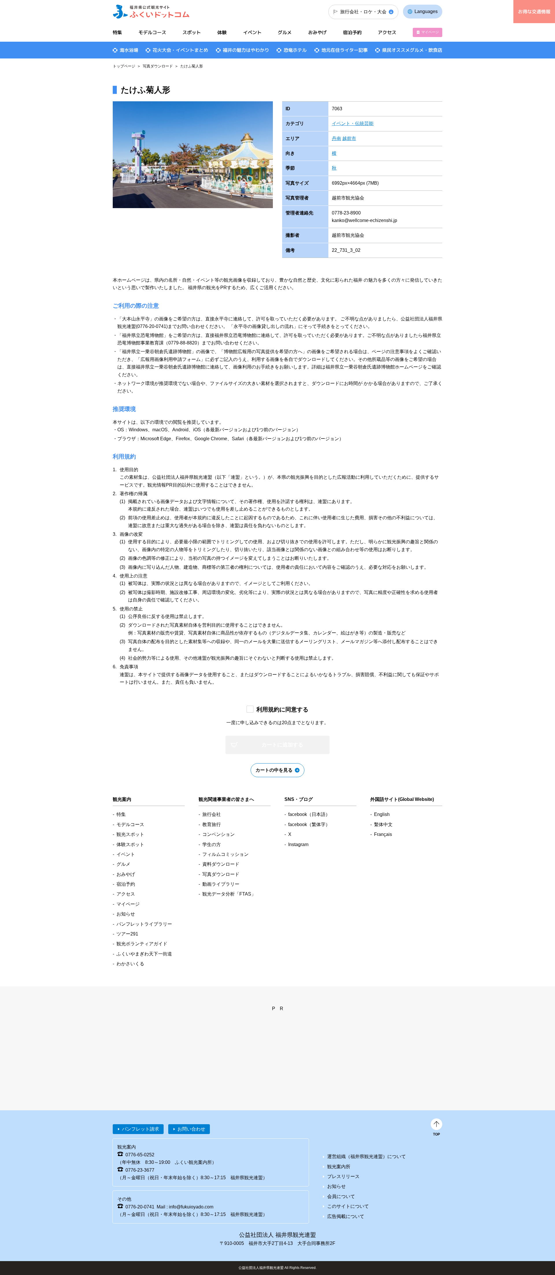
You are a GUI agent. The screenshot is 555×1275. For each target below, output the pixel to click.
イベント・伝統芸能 (352, 123)
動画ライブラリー (220, 884)
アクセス (387, 32)
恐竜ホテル (295, 50)
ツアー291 (127, 933)
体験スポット (130, 844)
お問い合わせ (191, 1129)
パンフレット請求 (140, 1129)
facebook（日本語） (309, 814)
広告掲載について (345, 1216)
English (382, 814)
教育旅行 (211, 824)
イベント (252, 32)
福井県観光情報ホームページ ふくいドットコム (151, 12)
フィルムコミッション (225, 854)
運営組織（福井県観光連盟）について (366, 1156)
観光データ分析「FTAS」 (229, 893)
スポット (191, 32)
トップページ (124, 66)
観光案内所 (338, 1166)
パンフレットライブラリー (144, 924)
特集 (117, 32)
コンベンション (218, 834)
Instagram (298, 844)
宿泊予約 (352, 32)
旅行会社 (211, 814)
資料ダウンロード (220, 864)
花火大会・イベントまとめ (180, 50)
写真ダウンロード (158, 66)
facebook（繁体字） (309, 824)
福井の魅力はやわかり (246, 50)
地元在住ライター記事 (344, 50)
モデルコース (152, 32)
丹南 (336, 138)
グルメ (285, 32)
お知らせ (125, 913)
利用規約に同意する (282, 709)
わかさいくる (130, 963)
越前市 (349, 138)
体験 (222, 32)
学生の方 (211, 844)
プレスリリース (343, 1176)
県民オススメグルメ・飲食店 (412, 50)
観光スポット (130, 834)
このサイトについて (348, 1206)
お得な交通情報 (534, 11)
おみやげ (317, 32)
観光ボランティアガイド (141, 943)
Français (383, 834)
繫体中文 (383, 824)
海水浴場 (129, 50)
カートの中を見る (274, 770)
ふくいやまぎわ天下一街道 (144, 953)
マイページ (430, 32)
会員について (341, 1196)
